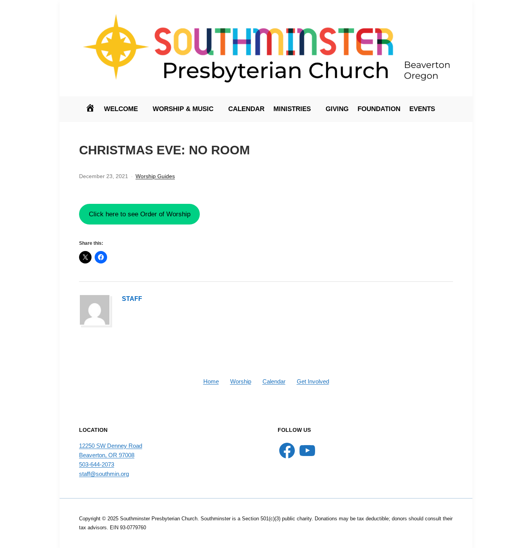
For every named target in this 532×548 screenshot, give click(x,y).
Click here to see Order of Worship (139, 214)
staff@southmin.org (104, 473)
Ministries (292, 109)
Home (211, 381)
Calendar (246, 109)
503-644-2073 (96, 464)
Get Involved (313, 381)
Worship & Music (183, 109)
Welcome (121, 109)
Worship (240, 381)
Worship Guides (155, 176)
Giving (337, 109)
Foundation (379, 109)
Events (422, 109)
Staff (132, 298)
